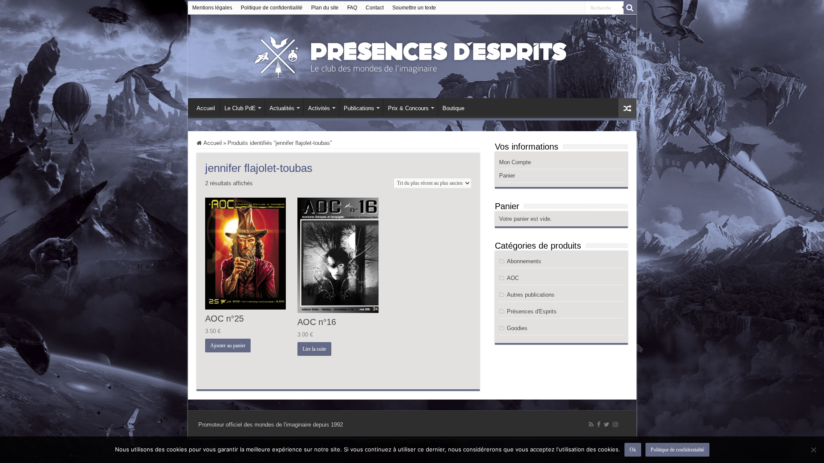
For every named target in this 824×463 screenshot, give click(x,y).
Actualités (282, 108)
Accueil (206, 108)
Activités (319, 108)
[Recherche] (630, 7)
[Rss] (591, 424)
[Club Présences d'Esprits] (412, 55)
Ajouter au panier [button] (227, 346)
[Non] (813, 449)
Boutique (453, 108)
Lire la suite (314, 349)
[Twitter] (606, 424)
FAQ (352, 8)
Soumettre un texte (414, 8)
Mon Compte (515, 162)
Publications (359, 108)
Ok (633, 450)
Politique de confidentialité (272, 8)
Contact (375, 8)
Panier (507, 175)
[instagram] (615, 424)
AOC (513, 278)
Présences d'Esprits (532, 311)
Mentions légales (212, 8)
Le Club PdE (240, 108)
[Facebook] (598, 424)
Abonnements (524, 261)
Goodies (517, 328)
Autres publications (530, 295)
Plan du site (325, 8)
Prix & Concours (408, 108)
